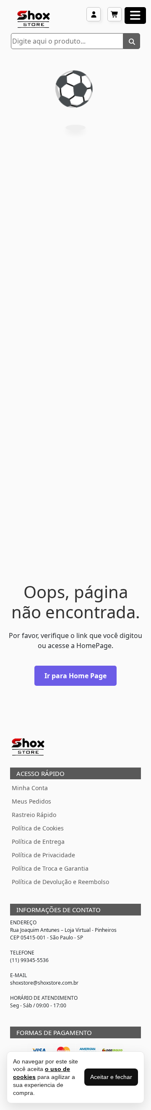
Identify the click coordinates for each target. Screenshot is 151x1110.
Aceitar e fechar (111, 1077)
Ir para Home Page (75, 675)
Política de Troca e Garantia (50, 868)
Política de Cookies (38, 828)
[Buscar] (131, 41)
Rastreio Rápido (34, 815)
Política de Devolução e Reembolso (60, 882)
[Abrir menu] (135, 15)
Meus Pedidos (31, 801)
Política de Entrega (38, 841)
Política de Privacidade (43, 855)
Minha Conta (30, 788)
